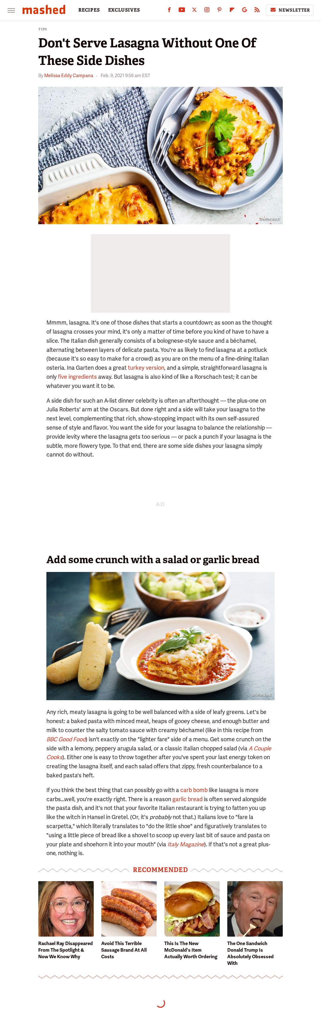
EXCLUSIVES (124, 10)
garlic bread (187, 799)
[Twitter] (194, 11)
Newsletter (294, 10)
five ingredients (77, 376)
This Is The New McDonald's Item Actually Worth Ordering (190, 950)
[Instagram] (207, 11)
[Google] (244, 11)
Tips (42, 29)
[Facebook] (169, 11)
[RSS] (257, 11)
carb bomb (194, 790)
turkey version (146, 367)
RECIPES (89, 10)
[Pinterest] (219, 11)
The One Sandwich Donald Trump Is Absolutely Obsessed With (250, 953)
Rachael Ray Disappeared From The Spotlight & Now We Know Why (65, 950)
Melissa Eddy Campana (68, 75)
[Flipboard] (232, 11)
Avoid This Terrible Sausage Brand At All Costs (124, 950)
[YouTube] (182, 11)
